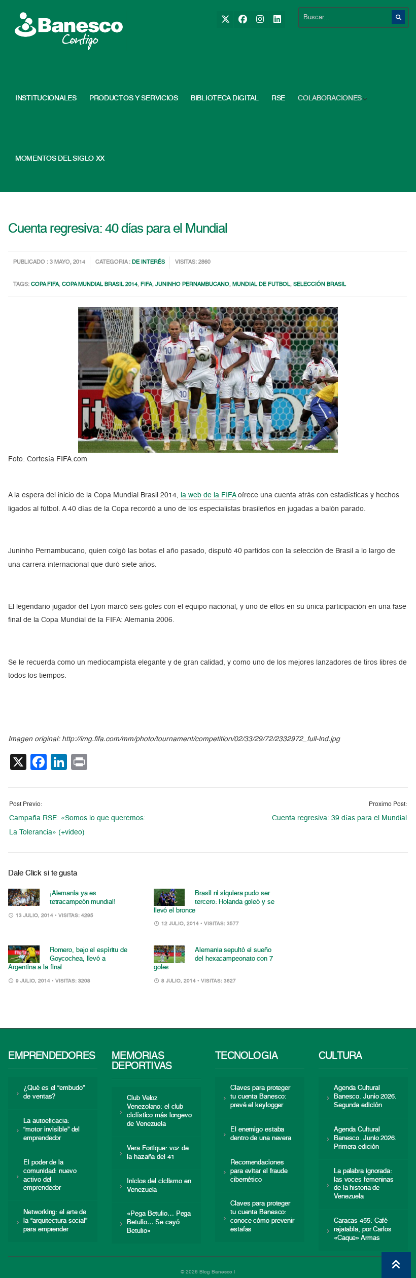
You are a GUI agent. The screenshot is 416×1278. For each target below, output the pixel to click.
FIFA (146, 284)
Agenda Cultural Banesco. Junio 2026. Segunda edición (365, 1097)
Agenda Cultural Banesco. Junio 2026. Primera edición (365, 1138)
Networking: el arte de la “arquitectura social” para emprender (55, 1221)
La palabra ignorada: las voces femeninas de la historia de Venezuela (364, 1184)
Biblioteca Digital (225, 98)
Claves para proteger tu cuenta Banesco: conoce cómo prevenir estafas (262, 1216)
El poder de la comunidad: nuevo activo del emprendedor (49, 1175)
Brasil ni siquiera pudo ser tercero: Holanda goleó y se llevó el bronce (214, 902)
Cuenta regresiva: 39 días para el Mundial (339, 818)
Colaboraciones (330, 98)
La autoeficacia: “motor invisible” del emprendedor (51, 1130)
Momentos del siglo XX (60, 158)
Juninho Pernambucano (192, 284)
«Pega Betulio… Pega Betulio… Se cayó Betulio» (159, 1222)
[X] (225, 19)
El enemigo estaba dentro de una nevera (260, 1134)
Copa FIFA (45, 284)
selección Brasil (319, 284)
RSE (278, 98)
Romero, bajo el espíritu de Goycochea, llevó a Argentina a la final (67, 959)
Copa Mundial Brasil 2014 (99, 284)
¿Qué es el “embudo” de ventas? (53, 1092)
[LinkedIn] (276, 19)
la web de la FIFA (208, 495)
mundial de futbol (261, 284)
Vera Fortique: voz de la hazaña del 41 (158, 1152)
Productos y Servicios (133, 98)
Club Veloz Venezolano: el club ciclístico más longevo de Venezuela (159, 1111)
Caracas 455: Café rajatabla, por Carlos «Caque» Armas (363, 1230)
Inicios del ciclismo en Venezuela (159, 1185)
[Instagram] (259, 19)
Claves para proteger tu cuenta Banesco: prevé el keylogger (260, 1097)
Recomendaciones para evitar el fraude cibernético (259, 1171)
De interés (148, 262)
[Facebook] (242, 19)
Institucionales (46, 98)
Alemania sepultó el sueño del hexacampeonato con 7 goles (213, 959)
